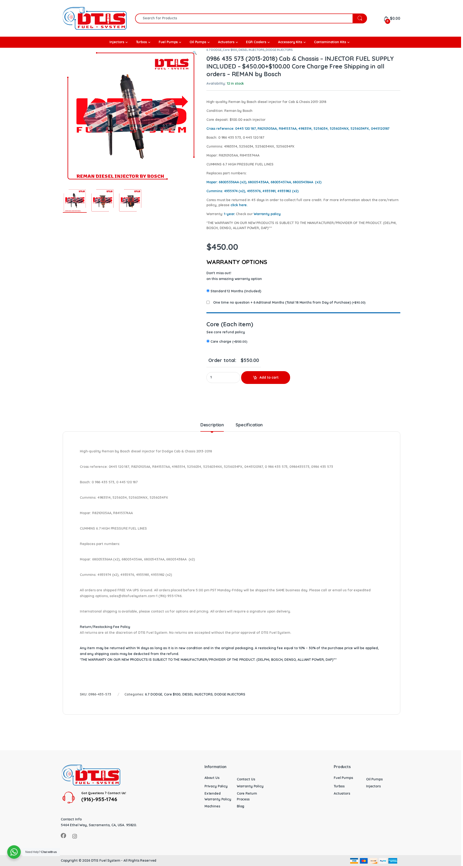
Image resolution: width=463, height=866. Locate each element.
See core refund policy (225, 332)
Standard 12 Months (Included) (236, 291)
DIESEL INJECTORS (251, 50)
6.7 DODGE (214, 50)
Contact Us (246, 779)
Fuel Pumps (343, 778)
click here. (239, 205)
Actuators (342, 793)
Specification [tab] (249, 425)
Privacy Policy (216, 786)
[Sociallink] (63, 835)
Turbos (339, 786)
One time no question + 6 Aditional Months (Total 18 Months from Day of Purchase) (282, 302)
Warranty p (267, 214)
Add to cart (269, 377)
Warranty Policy (250, 786)
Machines (212, 806)
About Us (211, 778)
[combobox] (244, 18)
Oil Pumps (374, 779)
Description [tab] (212, 425)
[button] (195, 53)
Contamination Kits (330, 42)
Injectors (373, 786)
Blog (240, 806)
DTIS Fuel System (105, 860)
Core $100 (230, 50)
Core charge (229, 341)
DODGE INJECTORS (279, 50)
